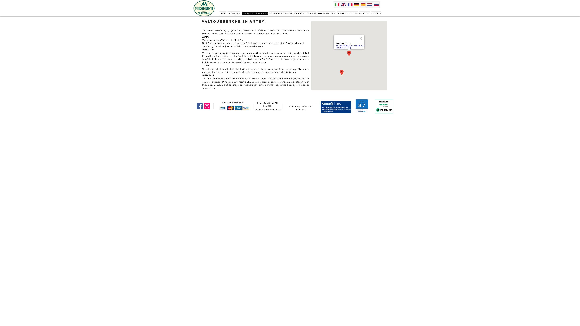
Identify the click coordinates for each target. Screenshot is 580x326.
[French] (350, 5)
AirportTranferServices (266, 59)
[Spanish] (363, 5)
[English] (343, 5)
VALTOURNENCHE (221, 21)
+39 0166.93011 (270, 102)
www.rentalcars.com (257, 62)
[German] (356, 5)
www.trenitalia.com (286, 72)
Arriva (213, 88)
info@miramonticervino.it (268, 109)
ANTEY (257, 21)
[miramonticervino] (207, 106)
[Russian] (376, 5)
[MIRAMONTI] (200, 106)
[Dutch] (369, 5)
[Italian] (337, 5)
